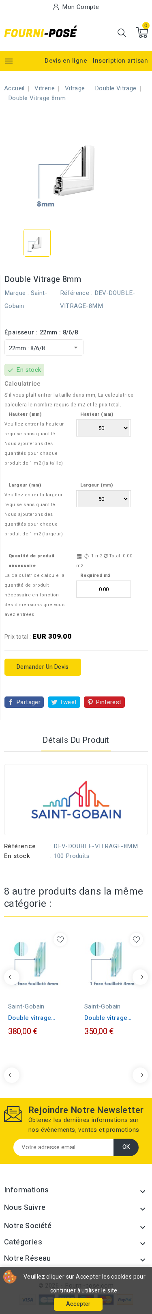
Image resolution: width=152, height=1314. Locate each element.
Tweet (68, 702)
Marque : (16, 292)
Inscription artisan (120, 60)
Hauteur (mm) (25, 414)
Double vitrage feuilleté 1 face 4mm (107, 1017)
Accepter (78, 1304)
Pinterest (109, 702)
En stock (17, 855)
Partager (28, 702)
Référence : (76, 292)
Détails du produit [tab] (76, 740)
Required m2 (95, 575)
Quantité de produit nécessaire (32, 560)
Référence (20, 846)
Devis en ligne (66, 60)
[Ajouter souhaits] (60, 939)
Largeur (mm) (25, 485)
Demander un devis (43, 667)
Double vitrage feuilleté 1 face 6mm (31, 1017)
